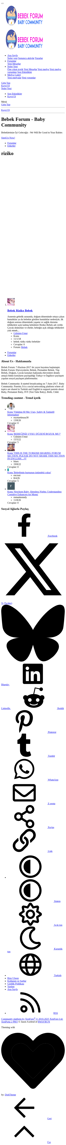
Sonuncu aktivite (26, 58)
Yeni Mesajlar (14, 63)
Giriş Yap (5, 104)
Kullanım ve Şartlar (16, 981)
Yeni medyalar (14, 77)
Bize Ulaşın (13, 978)
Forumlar (11, 61)
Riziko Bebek (20, 310)
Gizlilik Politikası (15, 983)
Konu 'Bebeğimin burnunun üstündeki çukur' (29, 472)
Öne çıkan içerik (15, 69)
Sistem (56, 901)
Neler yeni (12, 58)
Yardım (10, 986)
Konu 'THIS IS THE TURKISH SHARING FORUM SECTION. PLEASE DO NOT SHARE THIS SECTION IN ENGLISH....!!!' (36, 456)
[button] (30, 877)
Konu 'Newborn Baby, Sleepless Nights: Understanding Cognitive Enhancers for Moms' (34, 493)
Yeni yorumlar (29, 77)
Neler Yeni (12, 66)
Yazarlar (39, 58)
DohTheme (10, 1094)
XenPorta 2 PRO (9, 1021)
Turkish (57, 975)
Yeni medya (43, 69)
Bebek (24, 347)
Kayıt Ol (11, 96)
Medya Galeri (14, 75)
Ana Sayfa (12, 55)
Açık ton (57, 925)
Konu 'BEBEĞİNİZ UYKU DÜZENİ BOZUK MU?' (34, 434)
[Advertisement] (33, 193)
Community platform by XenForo (32, 1019)
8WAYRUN (44, 1021)
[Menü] (2, 3)
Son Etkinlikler (24, 72)
